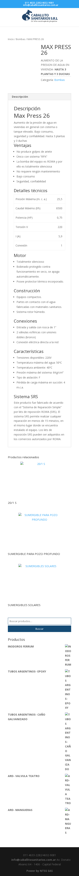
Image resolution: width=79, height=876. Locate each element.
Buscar (39, 628)
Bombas (20, 39)
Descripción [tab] (20, 96)
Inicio (11, 39)
